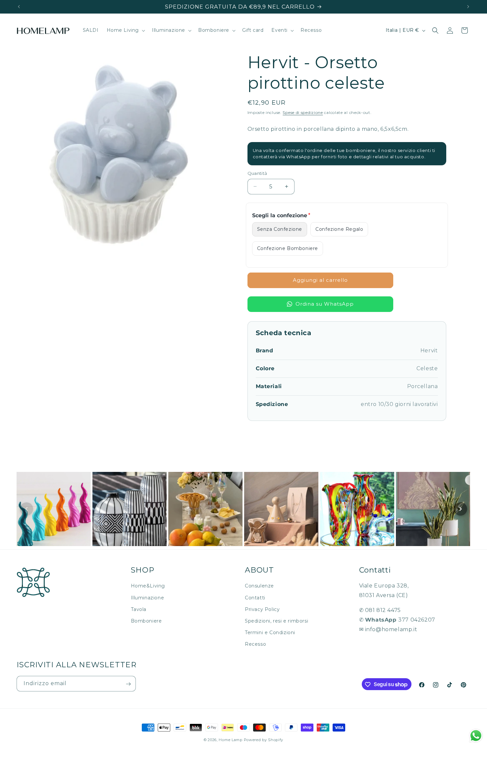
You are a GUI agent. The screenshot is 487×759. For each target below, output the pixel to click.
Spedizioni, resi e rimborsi (276, 621)
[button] (125, 30)
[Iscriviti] (128, 684)
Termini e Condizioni (270, 632)
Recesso (255, 644)
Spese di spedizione (303, 112)
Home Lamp (230, 739)
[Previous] (26, 509)
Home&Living (148, 586)
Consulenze (259, 586)
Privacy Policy (262, 609)
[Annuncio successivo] (468, 6)
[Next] (460, 509)
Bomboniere (146, 621)
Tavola (139, 609)
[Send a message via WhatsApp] (476, 735)
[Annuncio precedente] (19, 6)
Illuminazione (147, 598)
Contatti (255, 598)
